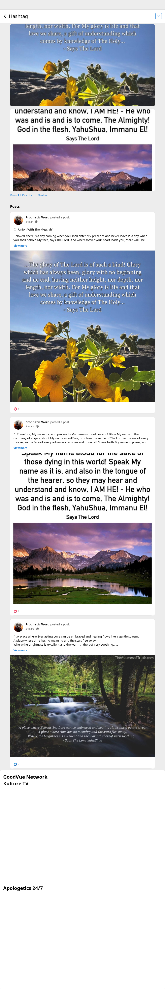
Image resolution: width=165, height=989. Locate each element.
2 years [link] (30, 426)
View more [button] (20, 245)
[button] (16, 409)
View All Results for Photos (28, 195)
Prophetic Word (38, 217)
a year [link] (29, 221)
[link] (82, 326)
